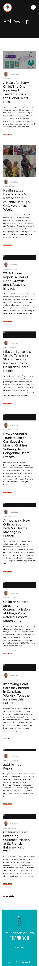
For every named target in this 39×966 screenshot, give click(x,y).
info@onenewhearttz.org (22, 961)
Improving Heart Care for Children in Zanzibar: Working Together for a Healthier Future (17, 693)
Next (11, 895)
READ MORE (7, 134)
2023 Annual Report (12, 766)
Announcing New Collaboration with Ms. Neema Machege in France (16, 528)
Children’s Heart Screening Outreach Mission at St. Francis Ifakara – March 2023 (16, 841)
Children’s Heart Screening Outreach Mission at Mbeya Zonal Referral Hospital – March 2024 (17, 611)
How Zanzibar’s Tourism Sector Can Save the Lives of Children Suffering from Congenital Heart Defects (16, 445)
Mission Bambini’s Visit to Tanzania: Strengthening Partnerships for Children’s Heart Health (17, 361)
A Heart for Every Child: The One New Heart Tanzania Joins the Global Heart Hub (16, 92)
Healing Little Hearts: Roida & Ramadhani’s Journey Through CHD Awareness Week (16, 200)
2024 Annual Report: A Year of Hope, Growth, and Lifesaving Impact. (15, 280)
